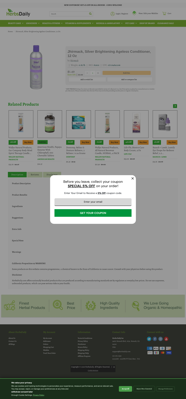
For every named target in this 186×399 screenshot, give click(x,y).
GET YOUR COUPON (93, 213)
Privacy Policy (38, 395)
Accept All (125, 389)
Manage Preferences (165, 389)
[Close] (132, 178)
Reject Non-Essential (144, 389)
